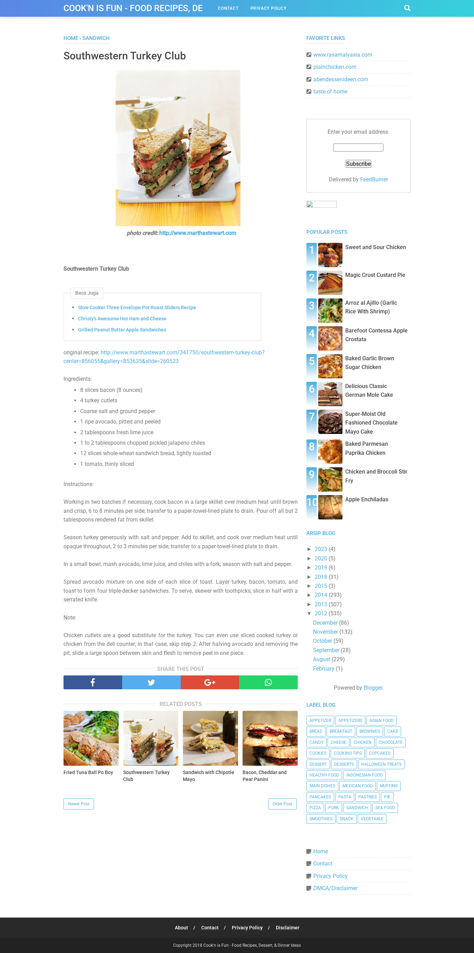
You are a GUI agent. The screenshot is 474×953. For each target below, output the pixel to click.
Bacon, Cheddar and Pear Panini (265, 776)
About (181, 927)
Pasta (344, 797)
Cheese (338, 742)
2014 (322, 595)
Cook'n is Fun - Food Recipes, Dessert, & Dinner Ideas (180, 8)
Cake (392, 731)
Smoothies (321, 818)
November (326, 632)
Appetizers (350, 720)
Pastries (367, 797)
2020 (322, 558)
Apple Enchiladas (366, 499)
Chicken (363, 742)
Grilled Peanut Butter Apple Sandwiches (122, 329)
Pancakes (320, 797)
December (326, 622)
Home (320, 851)
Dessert (318, 764)
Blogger (373, 687)
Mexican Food (357, 785)
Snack (347, 818)
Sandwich (357, 807)
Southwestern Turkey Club (146, 776)
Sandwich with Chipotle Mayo (208, 776)
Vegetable (372, 818)
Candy (316, 742)
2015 (322, 586)
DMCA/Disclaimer (335, 888)
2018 (322, 577)
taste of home (330, 91)
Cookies (318, 753)
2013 (322, 604)
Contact (228, 8)
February (324, 668)
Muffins (389, 785)
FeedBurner (374, 179)
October (323, 641)
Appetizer (320, 720)
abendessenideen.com (340, 79)
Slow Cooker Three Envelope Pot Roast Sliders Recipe (137, 307)
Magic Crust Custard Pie (375, 275)
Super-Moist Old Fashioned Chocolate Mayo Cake (371, 423)
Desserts (344, 764)
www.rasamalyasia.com (342, 54)
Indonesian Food (364, 775)
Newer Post (79, 804)
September (327, 650)
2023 (322, 549)
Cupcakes (379, 753)
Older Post (282, 804)
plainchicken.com (334, 67)
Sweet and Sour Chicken (375, 247)
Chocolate (391, 742)
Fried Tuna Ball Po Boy (88, 772)
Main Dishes (322, 785)
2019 (322, 567)
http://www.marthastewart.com (197, 233)
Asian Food (381, 720)
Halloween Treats (381, 764)
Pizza (315, 807)
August (322, 659)
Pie (387, 797)
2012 (322, 613)
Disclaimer (287, 927)
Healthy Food (324, 775)
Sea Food (385, 807)
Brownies (369, 731)
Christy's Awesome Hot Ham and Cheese (122, 318)
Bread (316, 731)
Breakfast (341, 731)
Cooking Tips (348, 753)
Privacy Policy (269, 8)
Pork (333, 807)
